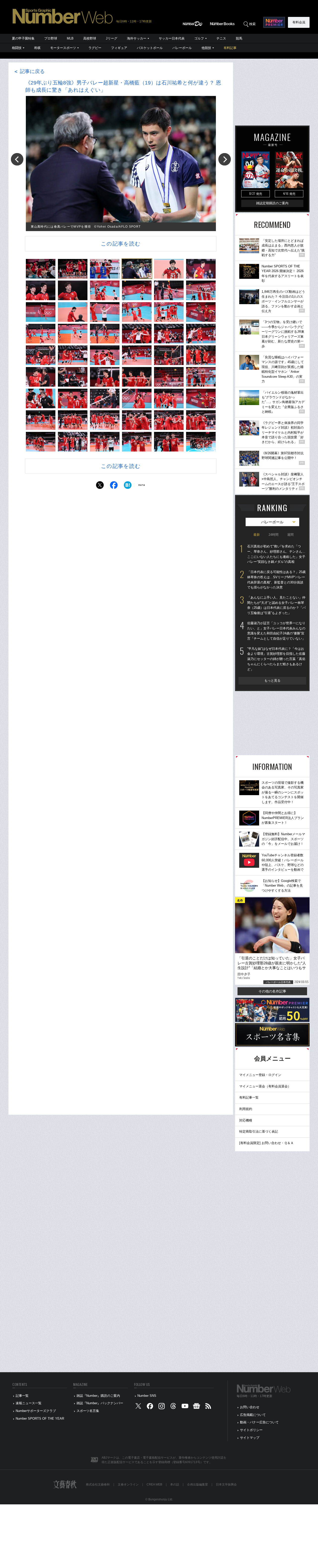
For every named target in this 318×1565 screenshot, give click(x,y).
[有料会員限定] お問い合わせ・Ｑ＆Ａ (266, 1143)
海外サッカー (136, 38)
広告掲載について (253, 1415)
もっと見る (272, 680)
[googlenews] (196, 1407)
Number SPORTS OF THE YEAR (40, 1418)
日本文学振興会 (226, 1484)
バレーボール (182, 48)
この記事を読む (121, 244)
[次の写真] (224, 159)
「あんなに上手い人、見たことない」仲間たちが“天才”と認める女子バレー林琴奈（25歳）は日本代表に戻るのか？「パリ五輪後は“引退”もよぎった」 (276, 605)
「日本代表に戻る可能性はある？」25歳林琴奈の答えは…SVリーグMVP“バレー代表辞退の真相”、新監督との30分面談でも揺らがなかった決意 (276, 579)
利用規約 (245, 1109)
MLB (70, 38)
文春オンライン (128, 1484)
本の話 (174, 1484)
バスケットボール (150, 48)
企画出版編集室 (197, 1484)
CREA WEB (154, 1484)
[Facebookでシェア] (114, 486)
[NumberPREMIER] (274, 22)
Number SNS (146, 1396)
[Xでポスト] (100, 486)
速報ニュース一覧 (28, 1403)
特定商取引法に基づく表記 (258, 1131)
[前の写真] (17, 159)
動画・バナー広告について (259, 1422)
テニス (221, 38)
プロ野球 (50, 38)
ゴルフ (199, 38)
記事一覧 (22, 1396)
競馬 (239, 38)
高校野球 (89, 38)
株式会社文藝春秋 (98, 1484)
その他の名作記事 (272, 991)
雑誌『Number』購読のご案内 (98, 1396)
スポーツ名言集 (88, 1411)
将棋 (37, 48)
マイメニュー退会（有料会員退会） (265, 1086)
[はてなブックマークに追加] (128, 486)
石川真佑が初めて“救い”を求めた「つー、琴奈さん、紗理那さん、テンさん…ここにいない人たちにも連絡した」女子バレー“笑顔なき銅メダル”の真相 (276, 554)
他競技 (206, 48)
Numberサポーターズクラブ (36, 1411)
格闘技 (17, 48)
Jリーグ (111, 38)
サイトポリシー (251, 1430)
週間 (290, 534)
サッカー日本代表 (172, 38)
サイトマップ (249, 1438)
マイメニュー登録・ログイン (260, 1075)
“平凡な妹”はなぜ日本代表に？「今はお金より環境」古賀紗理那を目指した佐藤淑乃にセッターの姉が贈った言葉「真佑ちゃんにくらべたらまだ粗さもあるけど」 (276, 659)
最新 (256, 534)
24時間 (273, 534)
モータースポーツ (63, 48)
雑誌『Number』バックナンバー (100, 1403)
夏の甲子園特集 (23, 38)
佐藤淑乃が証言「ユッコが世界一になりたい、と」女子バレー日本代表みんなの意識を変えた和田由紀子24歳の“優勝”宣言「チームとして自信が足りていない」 (276, 630)
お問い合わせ (249, 1407)
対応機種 (245, 1120)
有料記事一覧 (249, 1097)
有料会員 (298, 22)
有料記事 (230, 48)
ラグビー (94, 48)
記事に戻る (29, 71)
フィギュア (119, 48)
